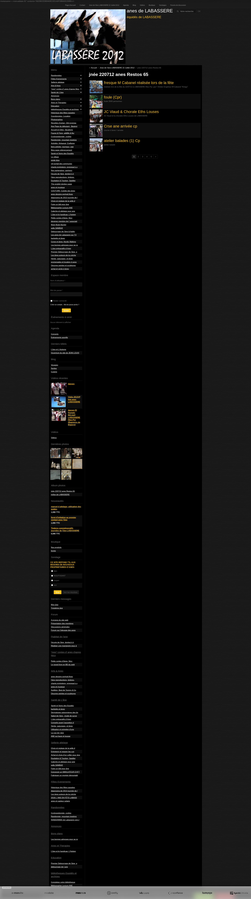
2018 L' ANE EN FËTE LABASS (64, 798)
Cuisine (54, 372)
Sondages (162, 5)
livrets (53, 551)
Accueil (94, 68)
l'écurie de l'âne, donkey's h (62, 174)
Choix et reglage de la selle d (63, 201)
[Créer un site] (17, 893)
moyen (56, 580)
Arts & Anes (56, 86)
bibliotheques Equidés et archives (65, 109)
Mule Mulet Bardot (58, 225)
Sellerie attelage (57, 82)
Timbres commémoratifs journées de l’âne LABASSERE (65, 529)
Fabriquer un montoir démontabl (64, 775)
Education (55, 106)
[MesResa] (80, 893)
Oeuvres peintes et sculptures (63, 265)
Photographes (57, 119)
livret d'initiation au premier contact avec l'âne (63, 518)
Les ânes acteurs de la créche (63, 255)
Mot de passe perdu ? (71, 305)
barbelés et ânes (58, 238)
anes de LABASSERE (150, 10)
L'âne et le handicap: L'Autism (63, 214)
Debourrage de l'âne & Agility (63, 231)
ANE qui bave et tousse (60, 736)
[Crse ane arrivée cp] (96, 130)
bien (55, 571)
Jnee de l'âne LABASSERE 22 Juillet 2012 (104, 5)
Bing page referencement (61, 150)
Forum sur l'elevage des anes (63, 630)
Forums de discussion (178, 5)
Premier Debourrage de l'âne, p (64, 252)
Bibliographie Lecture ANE (62, 208)
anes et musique (58, 187)
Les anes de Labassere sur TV (63, 235)
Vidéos (142, 5)
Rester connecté (60, 301)
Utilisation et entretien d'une (62, 729)
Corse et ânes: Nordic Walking (63, 242)
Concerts (54, 334)
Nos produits (56, 547)
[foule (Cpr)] (96, 101)
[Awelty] (112, 893)
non (55, 585)
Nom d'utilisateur (57, 280)
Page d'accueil (70, 5)
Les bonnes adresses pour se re (64, 245)
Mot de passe (56, 290)
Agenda (126, 5)
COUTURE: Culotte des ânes (63, 191)
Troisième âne (57, 608)
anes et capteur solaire (60, 801)
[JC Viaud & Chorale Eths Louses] (96, 115)
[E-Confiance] (175, 893)
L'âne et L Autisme (58, 349)
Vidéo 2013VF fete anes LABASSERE (74, 399)
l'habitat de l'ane (59, 636)
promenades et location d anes (64, 262)
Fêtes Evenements (59, 79)
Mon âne (54, 605)
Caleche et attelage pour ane (63, 211)
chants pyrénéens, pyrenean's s (64, 167)
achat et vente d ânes (60, 269)
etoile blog (55, 160)
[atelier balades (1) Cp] (96, 144)
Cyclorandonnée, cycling (61, 136)
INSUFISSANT (60, 576)
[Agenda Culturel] (239, 893)
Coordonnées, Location (60, 116)
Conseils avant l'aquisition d (62, 723)
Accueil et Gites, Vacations (62, 130)
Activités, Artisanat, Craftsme (63, 143)
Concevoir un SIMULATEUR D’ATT (65, 772)
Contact (82, 5)
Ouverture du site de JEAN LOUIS (65, 353)
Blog (134, 5)
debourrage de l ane (59, 867)
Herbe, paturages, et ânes (62, 259)
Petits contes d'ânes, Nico (61, 218)
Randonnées (56, 75)
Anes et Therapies (58, 103)
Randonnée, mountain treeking (64, 140)
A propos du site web (59, 620)
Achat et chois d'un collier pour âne (65, 755)
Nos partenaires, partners (61, 170)
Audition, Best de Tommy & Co (63, 690)
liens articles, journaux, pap (62, 147)
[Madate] (49, 893)
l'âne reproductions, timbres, (63, 177)
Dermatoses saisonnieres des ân (64, 712)
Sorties (54, 368)
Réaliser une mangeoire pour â (64, 646)
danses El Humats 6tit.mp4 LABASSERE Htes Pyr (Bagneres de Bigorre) (74, 417)
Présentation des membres (62, 623)
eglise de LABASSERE (60, 494)
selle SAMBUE (57, 228)
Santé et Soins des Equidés (62, 153)
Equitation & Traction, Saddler (63, 181)
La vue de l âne (57, 733)
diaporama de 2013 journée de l (64, 198)
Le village (55, 157)
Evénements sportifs (59, 337)
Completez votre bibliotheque (63, 882)
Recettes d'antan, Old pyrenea (63, 123)
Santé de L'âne (57, 92)
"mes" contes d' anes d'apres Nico (65, 89)
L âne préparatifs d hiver (61, 248)
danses (71, 384)
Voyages (54, 365)
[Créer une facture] (144, 893)
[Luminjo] (207, 893)
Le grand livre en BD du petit (63, 664)
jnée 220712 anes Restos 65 (63, 491)
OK (199, 11)
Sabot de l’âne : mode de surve (64, 716)
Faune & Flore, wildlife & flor (62, 133)
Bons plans (55, 99)
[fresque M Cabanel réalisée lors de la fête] (96, 86)
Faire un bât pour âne (60, 204)
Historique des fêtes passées (63, 113)
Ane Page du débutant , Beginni (64, 126)
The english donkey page (61, 184)
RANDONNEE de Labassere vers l (65, 820)
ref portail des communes (61, 164)
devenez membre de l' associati (64, 221)
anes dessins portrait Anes (62, 194)
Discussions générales (60, 627)
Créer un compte (56, 305)
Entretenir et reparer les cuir (62, 752)
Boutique (152, 5)
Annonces (55, 96)
